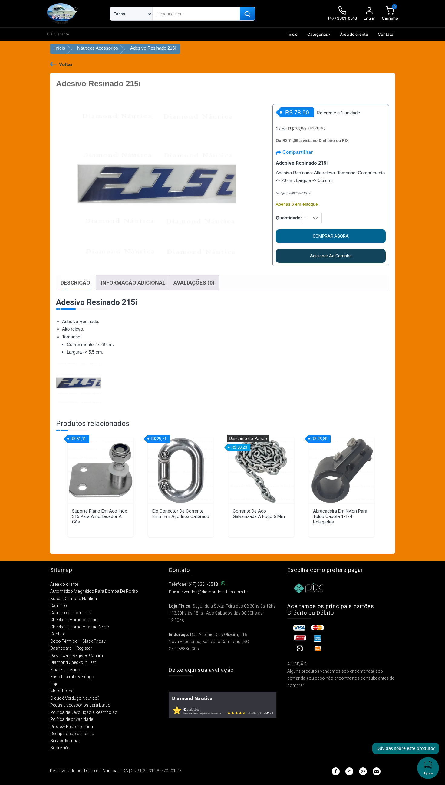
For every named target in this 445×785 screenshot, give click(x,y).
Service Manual (64, 740)
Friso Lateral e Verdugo (72, 676)
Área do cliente (354, 34)
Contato (385, 34)
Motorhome (61, 690)
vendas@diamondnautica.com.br (216, 591)
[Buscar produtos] (247, 14)
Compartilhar (297, 152)
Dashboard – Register (71, 648)
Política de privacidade (71, 719)
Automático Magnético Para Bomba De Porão (94, 591)
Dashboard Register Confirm (77, 655)
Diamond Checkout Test (73, 662)
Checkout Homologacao (74, 619)
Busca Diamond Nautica (73, 598)
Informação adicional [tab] (133, 282)
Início (59, 48)
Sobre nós (60, 747)
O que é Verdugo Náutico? (74, 698)
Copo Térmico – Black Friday (78, 641)
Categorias (317, 34)
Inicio (293, 34)
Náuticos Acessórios (97, 48)
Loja (54, 683)
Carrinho (58, 605)
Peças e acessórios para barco (80, 705)
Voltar (66, 64)
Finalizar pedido (65, 669)
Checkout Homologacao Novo (79, 627)
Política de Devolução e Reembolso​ (83, 712)
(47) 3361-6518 (203, 584)
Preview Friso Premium (72, 726)
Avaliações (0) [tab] (194, 282)
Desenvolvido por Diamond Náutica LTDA (89, 770)
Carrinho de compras (70, 612)
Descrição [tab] (75, 282)
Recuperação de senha (72, 733)
